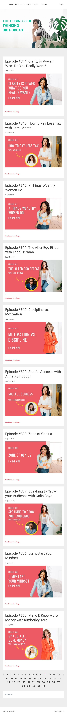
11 (45, 674)
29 (18, 682)
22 (39, 678)
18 (21, 678)
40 (33, 686)
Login (62, 4)
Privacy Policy (59, 711)
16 (11, 678)
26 (59, 678)
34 (43, 682)
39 (28, 686)
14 (59, 674)
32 (33, 682)
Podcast (44, 4)
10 (41, 674)
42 (43, 686)
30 (24, 682)
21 (35, 678)
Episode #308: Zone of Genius (28, 434)
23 (44, 678)
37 (58, 682)
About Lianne (20, 4)
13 (54, 674)
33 (38, 682)
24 (49, 678)
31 (29, 682)
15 (7, 678)
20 (30, 678)
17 (16, 678)
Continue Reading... (12, 112)
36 (53, 682)
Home (11, 4)
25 (54, 678)
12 (50, 674)
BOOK (28, 4)
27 (8, 682)
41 (39, 686)
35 (48, 682)
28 (13, 682)
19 (25, 678)
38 (23, 686)
